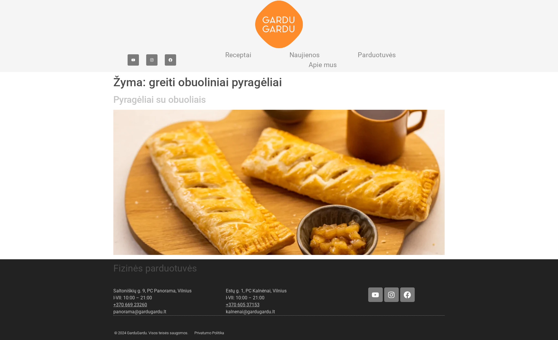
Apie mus (323, 65)
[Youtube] (133, 60)
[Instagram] (152, 60)
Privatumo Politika (209, 333)
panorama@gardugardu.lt (139, 311)
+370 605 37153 (243, 304)
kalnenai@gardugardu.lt (250, 311)
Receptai (238, 55)
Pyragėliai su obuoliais (159, 99)
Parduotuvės (377, 55)
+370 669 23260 (130, 304)
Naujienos (304, 55)
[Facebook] (170, 60)
